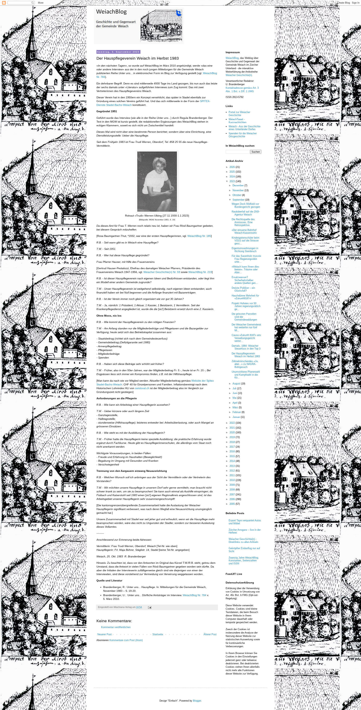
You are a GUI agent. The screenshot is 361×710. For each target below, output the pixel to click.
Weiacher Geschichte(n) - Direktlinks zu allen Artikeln (243, 540)
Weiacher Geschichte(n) (239, 75)
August (237, 383)
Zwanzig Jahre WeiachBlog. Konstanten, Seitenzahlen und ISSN (244, 560)
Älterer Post (210, 634)
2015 (233, 456)
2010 (233, 480)
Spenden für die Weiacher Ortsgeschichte (243, 135)
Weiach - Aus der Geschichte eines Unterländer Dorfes (244, 128)
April (235, 402)
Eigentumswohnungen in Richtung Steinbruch (245, 250)
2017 (233, 446)
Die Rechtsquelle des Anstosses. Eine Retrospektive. (243, 222)
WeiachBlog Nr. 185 (199, 235)
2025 (233, 171)
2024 (233, 176)
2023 (233, 181)
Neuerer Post (104, 634)
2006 (233, 499)
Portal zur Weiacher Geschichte (239, 114)
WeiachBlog (232, 58)
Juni (235, 393)
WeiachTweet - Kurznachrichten (237, 121)
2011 (233, 475)
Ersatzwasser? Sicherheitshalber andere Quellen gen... (245, 280)
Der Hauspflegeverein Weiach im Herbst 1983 (246, 355)
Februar (237, 412)
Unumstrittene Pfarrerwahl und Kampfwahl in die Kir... (246, 374)
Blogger (197, 700)
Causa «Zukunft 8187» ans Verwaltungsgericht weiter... (246, 338)
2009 (233, 484)
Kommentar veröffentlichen (115, 627)
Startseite (157, 634)
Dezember (238, 185)
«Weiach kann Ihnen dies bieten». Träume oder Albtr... (245, 269)
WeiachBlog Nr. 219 (200, 272)
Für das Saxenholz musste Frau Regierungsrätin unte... (246, 259)
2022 (233, 422)
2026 (233, 167)
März (236, 407)
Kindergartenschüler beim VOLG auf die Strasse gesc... (245, 240)
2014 (233, 461)
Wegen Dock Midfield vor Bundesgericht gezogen (246, 205)
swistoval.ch (142, 388)
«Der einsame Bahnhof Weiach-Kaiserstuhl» (244, 231)
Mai (235, 397)
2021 (233, 427)
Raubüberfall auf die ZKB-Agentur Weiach (246, 213)
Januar (237, 417)
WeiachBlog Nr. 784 (194, 595)
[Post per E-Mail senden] (149, 607)
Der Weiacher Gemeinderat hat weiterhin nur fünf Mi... (246, 327)
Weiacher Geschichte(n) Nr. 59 (161, 272)
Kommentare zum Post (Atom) (126, 640)
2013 (233, 465)
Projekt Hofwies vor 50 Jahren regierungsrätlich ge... (246, 306)
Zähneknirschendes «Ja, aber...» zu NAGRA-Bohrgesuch (245, 364)
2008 (233, 489)
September (239, 199)
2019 (233, 437)
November (238, 190)
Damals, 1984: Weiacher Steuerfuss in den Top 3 (246, 347)
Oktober (237, 195)
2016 (233, 451)
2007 (233, 494)
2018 (233, 442)
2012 (233, 470)
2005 (233, 503)
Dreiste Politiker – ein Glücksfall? (243, 289)
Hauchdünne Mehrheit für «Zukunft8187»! (245, 297)
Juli (235, 388)
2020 (233, 432)
